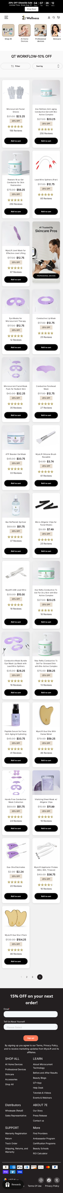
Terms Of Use (34, 1186)
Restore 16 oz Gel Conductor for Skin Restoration (16, 182)
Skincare (9, 1074)
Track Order (11, 1143)
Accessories (11, 1079)
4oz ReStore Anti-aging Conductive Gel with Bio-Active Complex (46, 112)
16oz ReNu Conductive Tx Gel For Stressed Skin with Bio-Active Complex (46, 663)
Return (8, 1138)
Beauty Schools (40, 1148)
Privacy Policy (52, 1186)
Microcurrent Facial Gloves (16, 110)
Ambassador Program (44, 1138)
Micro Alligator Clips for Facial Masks (46, 523)
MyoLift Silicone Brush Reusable (46, 455)
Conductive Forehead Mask (46, 387)
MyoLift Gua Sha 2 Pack (16, 935)
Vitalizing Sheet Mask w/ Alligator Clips (46, 800)
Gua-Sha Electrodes (16, 867)
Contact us (38, 1120)
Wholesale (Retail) (14, 1110)
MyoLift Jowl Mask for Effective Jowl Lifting (16, 251)
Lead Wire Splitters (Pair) (46, 179)
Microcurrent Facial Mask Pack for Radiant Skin (16, 387)
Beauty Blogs (39, 1078)
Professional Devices (15, 1069)
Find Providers (40, 1133)
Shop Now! (31, 9)
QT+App (37, 1082)
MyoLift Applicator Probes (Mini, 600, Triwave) (46, 868)
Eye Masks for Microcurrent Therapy (16, 319)
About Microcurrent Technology (43, 1066)
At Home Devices (13, 1064)
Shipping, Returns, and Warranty (16, 1150)
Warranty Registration (16, 1133)
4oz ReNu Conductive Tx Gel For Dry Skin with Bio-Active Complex (46, 593)
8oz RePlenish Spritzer (16, 522)
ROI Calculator (40, 1153)
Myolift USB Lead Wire (16, 590)
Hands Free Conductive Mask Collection (16, 800)
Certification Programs (44, 1143)
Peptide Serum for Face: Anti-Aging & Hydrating (16, 732)
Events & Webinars (42, 1097)
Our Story (38, 1110)
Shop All (9, 1084)
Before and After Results (45, 1072)
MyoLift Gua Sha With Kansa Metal (46, 732)
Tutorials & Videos (42, 1092)
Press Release (40, 1115)
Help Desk (38, 1087)
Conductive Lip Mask (46, 318)
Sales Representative (15, 1115)
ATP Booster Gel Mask (16, 454)
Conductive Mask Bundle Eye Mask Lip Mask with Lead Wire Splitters (15, 663)
